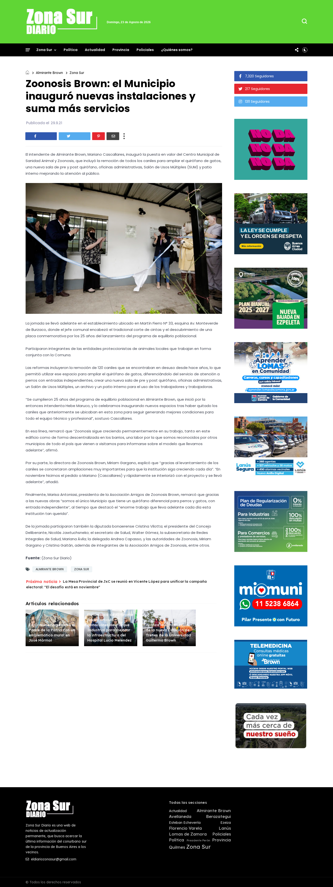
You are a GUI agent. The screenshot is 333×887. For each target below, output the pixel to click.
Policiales (145, 49)
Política (71, 49)
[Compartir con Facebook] (41, 136)
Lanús (225, 828)
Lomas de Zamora (188, 834)
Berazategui (218, 816)
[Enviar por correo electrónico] (113, 136)
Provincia (120, 49)
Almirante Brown (49, 73)
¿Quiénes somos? (177, 49)
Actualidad (95, 49)
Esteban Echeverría (185, 823)
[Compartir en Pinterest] (98, 136)
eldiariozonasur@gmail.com (53, 859)
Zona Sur (44, 49)
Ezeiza (225, 823)
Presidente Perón (198, 840)
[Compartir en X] (74, 136)
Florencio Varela (185, 828)
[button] (304, 49)
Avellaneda (180, 816)
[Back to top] (321, 875)
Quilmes (177, 847)
